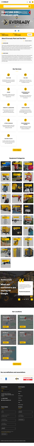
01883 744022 (5, 398)
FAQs (19, 402)
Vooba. (24, 440)
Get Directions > (21, 419)
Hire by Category (17, 150)
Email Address (4, 423)
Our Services (20, 395)
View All (29, 34)
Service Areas (20, 404)
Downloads (20, 400)
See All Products (17, 364)
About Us (19, 391)
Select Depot (3, 427)
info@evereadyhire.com (6, 400)
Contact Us (5, 326)
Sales (19, 393)
